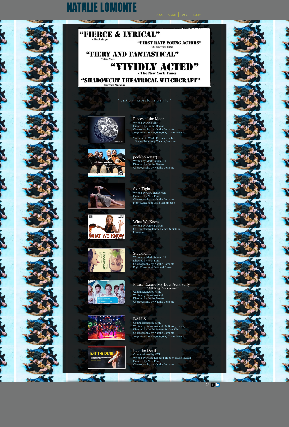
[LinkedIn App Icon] (218, 385)
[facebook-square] (213, 385)
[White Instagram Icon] (208, 385)
